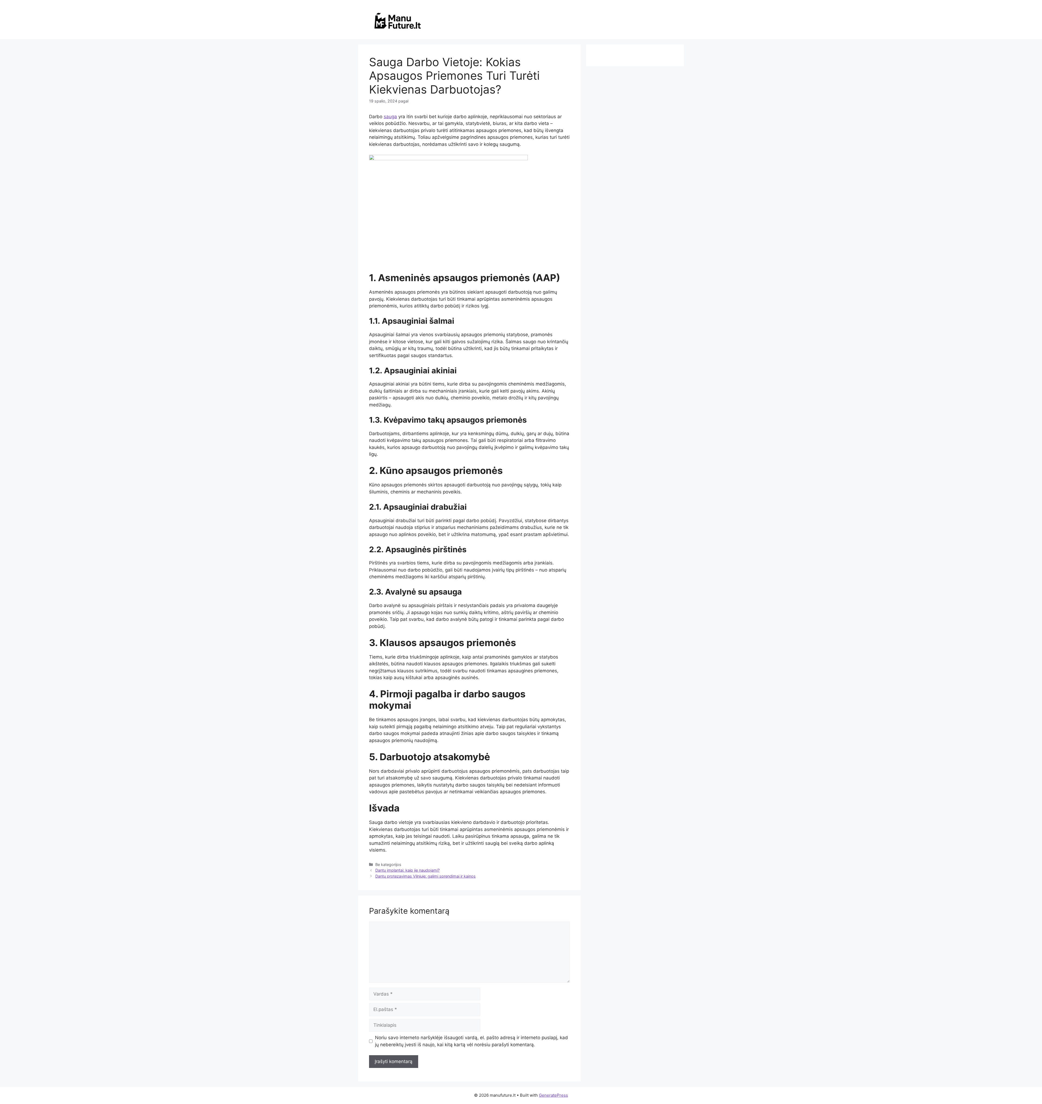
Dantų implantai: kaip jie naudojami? (407, 870)
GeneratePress (553, 1095)
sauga (390, 116)
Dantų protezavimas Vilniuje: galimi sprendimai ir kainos (425, 876)
